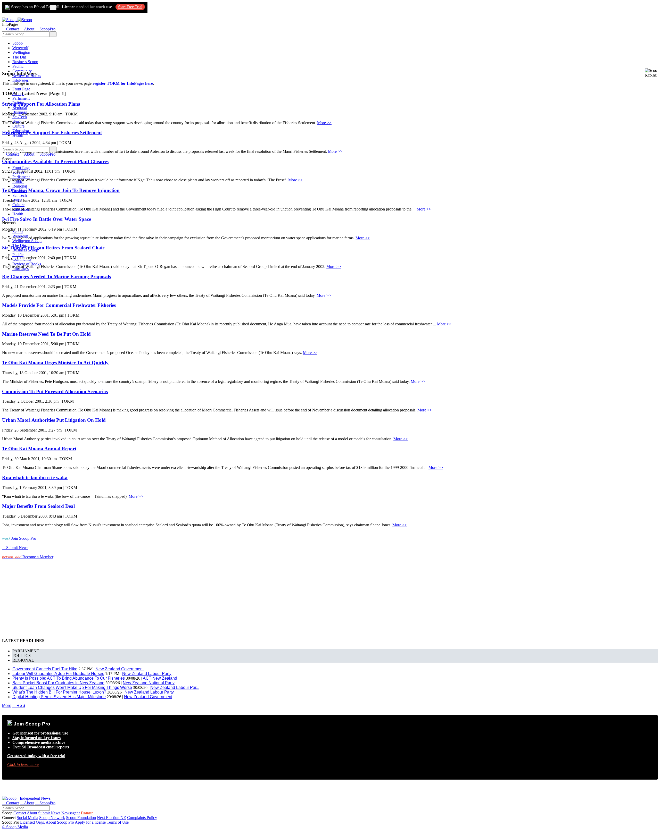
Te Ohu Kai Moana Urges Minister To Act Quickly (55, 362)
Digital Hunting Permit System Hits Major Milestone (59, 697)
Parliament (21, 98)
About (32, 813)
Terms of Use (118, 822)
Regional (19, 107)
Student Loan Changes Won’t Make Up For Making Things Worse (72, 687)
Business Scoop (25, 62)
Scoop (17, 43)
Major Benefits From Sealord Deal (38, 506)
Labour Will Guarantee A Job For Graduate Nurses (58, 673)
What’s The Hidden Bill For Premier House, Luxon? (59, 692)
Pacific (17, 66)
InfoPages (20, 80)
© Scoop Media (15, 827)
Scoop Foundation (81, 817)
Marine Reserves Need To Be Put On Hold (46, 334)
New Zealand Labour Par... (174, 687)
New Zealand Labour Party (146, 673)
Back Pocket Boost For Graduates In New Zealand (58, 683)
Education (20, 131)
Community (22, 71)
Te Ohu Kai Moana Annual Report (39, 448)
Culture (18, 126)
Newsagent (70, 813)
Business (19, 112)
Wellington (21, 52)
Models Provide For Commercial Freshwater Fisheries (59, 305)
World (17, 121)
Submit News (49, 813)
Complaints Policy (142, 817)
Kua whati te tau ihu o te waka (35, 477)
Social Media (27, 817)
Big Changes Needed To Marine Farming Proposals (56, 276)
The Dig (19, 57)
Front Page (21, 89)
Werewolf (20, 48)
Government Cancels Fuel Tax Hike (44, 669)
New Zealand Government (119, 669)
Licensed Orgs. (32, 822)
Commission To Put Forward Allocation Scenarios (55, 391)
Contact (19, 813)
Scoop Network (52, 817)
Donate (87, 813)
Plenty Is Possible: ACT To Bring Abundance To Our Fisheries (68, 678)
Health (17, 135)
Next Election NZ (111, 817)
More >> (324, 123)
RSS (18, 705)
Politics (18, 103)
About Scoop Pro (60, 822)
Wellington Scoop (27, 241)
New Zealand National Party (149, 683)
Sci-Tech (19, 117)
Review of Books (26, 75)
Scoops (18, 93)
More (6, 705)
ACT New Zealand (160, 678)
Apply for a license (90, 822)
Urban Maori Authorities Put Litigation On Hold (54, 420)
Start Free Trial (130, 7)
